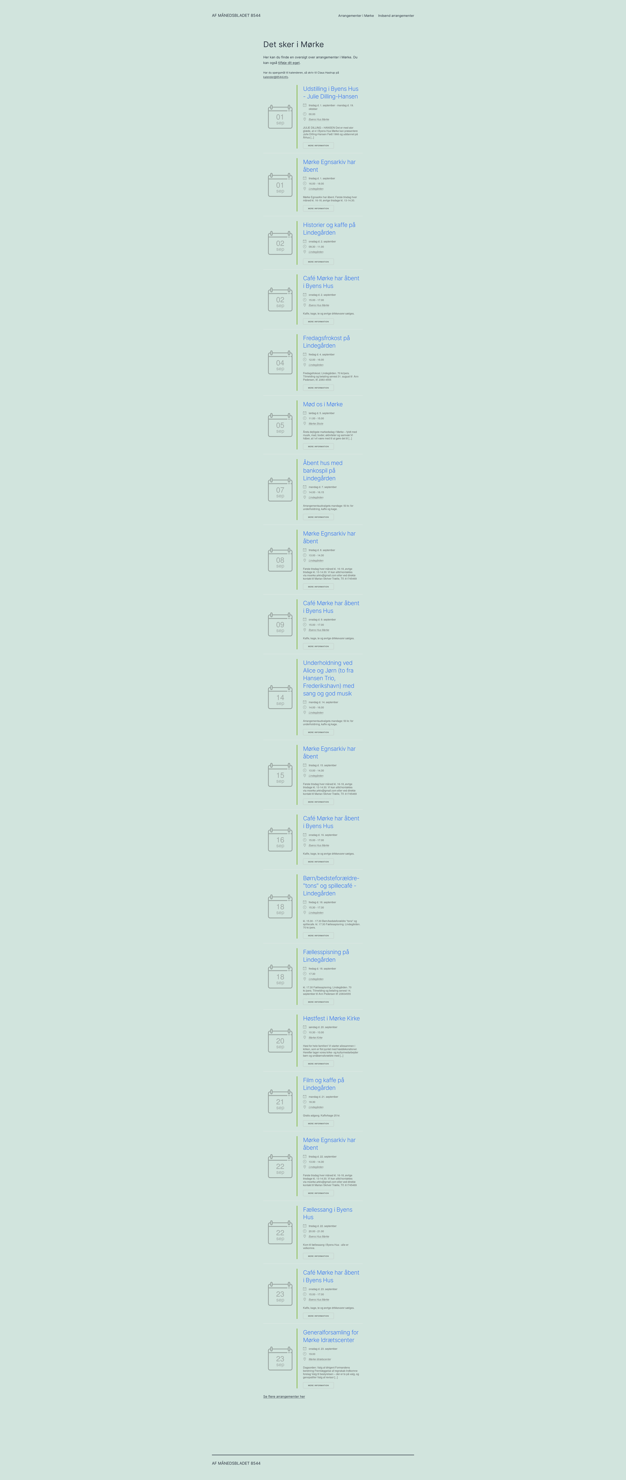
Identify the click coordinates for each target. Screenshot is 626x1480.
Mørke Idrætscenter (320, 1359)
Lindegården (316, 189)
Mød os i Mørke (323, 404)
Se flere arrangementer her (284, 1396)
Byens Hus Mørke (319, 119)
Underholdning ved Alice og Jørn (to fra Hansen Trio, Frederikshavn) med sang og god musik (328, 678)
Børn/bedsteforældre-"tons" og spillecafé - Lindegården (331, 886)
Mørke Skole (316, 423)
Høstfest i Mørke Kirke (331, 1018)
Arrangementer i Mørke (356, 16)
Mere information (318, 145)
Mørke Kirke (315, 1037)
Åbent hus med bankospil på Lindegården (323, 470)
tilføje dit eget (289, 63)
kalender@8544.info (275, 77)
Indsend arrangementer (396, 16)
